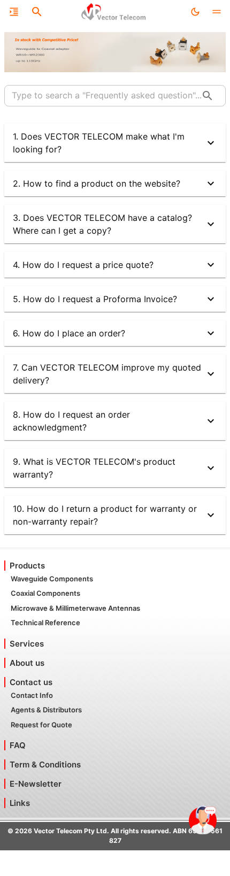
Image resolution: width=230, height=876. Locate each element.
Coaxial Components (45, 593)
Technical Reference (45, 622)
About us (27, 663)
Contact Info (32, 695)
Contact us (31, 682)
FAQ (18, 745)
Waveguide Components (52, 578)
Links (20, 803)
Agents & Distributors (46, 709)
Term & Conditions (45, 764)
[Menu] (14, 11)
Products (27, 565)
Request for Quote (41, 724)
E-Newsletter (36, 784)
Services (27, 644)
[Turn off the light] (195, 12)
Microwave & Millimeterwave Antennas (75, 608)
